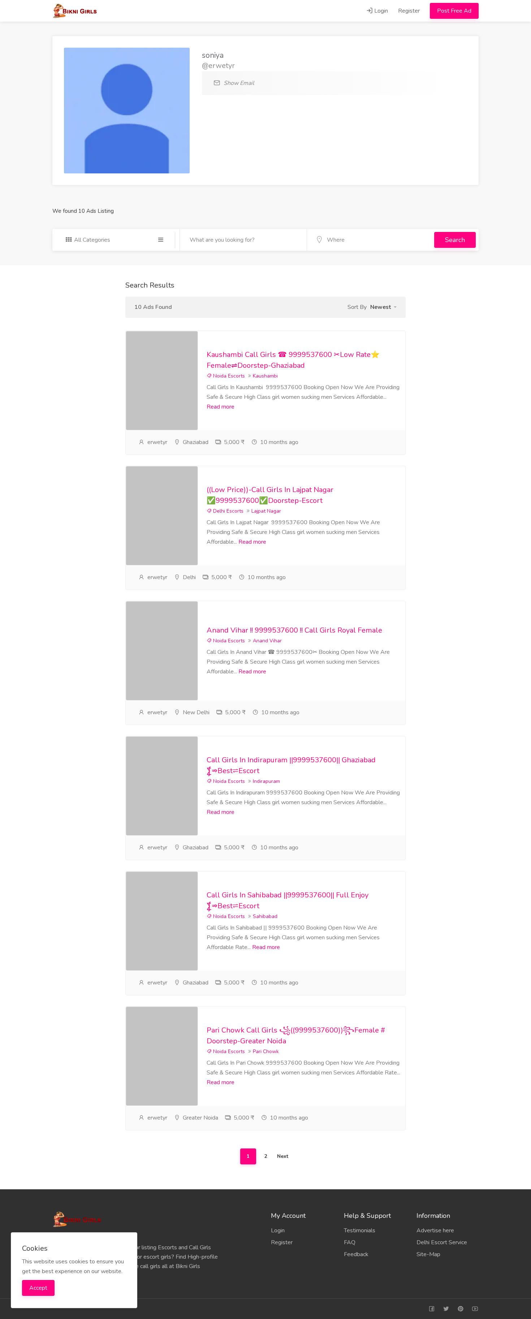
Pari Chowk (266, 1051)
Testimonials (359, 1230)
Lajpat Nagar (266, 511)
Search (455, 240)
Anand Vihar (267, 640)
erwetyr (157, 442)
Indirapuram (266, 781)
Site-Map (428, 1254)
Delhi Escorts (227, 511)
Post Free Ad (454, 11)
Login (380, 11)
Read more (220, 407)
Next (282, 1156)
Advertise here (435, 1230)
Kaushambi (265, 375)
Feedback (356, 1254)
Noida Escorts (228, 375)
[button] (383, 307)
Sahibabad (265, 916)
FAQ (349, 1242)
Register (409, 11)
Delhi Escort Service (441, 1242)
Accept (38, 1288)
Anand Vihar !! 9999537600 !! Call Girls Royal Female (294, 630)
